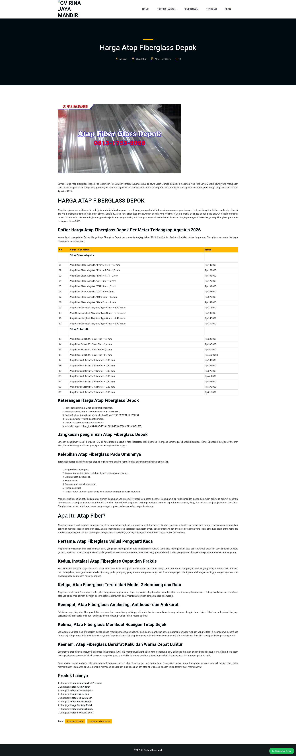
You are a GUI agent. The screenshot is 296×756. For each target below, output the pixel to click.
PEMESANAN (191, 9)
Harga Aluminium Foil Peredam (86, 683)
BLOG (228, 9)
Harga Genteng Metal (81, 705)
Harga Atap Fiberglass (81, 690)
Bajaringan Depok (75, 721)
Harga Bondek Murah (81, 701)
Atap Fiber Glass (163, 59)
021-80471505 (134, 426)
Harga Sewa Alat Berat (81, 712)
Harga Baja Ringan (79, 694)
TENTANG (211, 9)
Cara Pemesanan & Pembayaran (86, 422)
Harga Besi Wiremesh (81, 698)
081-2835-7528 (98, 426)
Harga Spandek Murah (81, 709)
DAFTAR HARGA (166, 9)
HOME (145, 9)
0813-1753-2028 (116, 426)
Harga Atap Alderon (80, 686)
